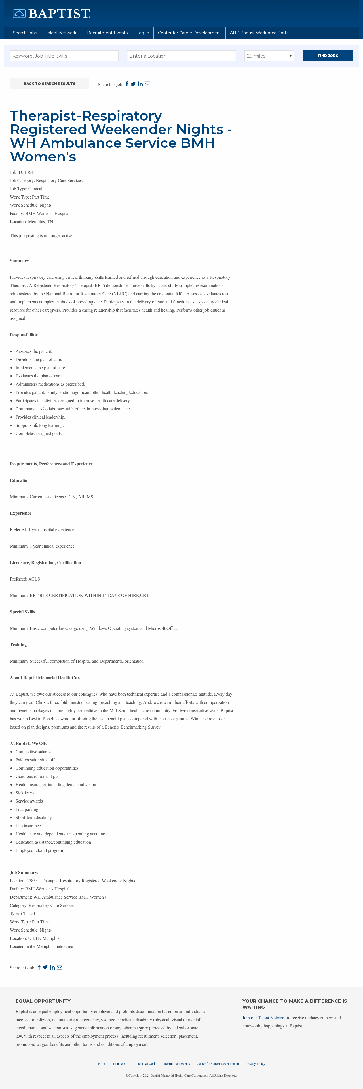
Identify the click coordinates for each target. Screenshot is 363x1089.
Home (102, 1063)
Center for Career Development (189, 32)
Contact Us (120, 1063)
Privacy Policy (255, 1063)
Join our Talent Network (264, 1017)
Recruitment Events (107, 32)
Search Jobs (25, 32)
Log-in (142, 32)
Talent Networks (62, 32)
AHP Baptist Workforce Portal (260, 32)
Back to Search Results (49, 83)
